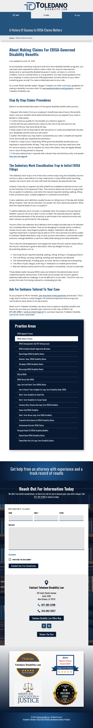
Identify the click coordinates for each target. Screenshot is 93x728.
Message (12, 525)
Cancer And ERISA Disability (28, 410)
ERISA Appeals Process (25, 333)
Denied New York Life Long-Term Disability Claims (36, 440)
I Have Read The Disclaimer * (22, 559)
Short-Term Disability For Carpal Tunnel (33, 399)
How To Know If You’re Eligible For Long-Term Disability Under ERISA (42, 389)
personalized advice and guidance (58, 88)
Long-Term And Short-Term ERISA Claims (31, 384)
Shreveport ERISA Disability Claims (31, 364)
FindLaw (68, 719)
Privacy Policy (40, 719)
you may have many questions (52, 295)
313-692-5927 (48, 611)
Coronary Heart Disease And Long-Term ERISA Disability (38, 405)
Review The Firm (47, 634)
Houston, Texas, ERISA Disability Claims (32, 359)
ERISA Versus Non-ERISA (25, 379)
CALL (78, 15)
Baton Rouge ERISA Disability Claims (31, 354)
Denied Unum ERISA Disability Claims (32, 435)
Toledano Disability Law (43, 717)
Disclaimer (12, 554)
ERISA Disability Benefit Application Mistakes (34, 348)
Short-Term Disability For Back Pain (31, 394)
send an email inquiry (33, 312)
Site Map (32, 719)
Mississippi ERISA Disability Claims (31, 369)
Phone (61, 513)
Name (10, 513)
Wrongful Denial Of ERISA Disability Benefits (32, 430)
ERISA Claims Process (24, 338)
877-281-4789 (15, 312)
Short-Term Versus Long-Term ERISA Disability (35, 415)
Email (36, 513)
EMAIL (47, 15)
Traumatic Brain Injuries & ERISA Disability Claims (36, 420)
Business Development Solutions (54, 719)
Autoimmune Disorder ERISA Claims (31, 425)
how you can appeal (18, 156)
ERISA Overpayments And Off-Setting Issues (34, 343)
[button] (15, 14)
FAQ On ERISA (21, 374)
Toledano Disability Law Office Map (46, 618)
